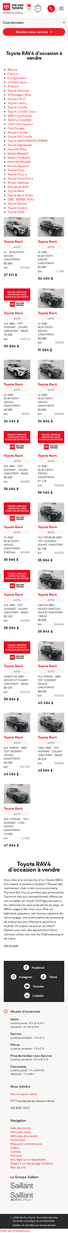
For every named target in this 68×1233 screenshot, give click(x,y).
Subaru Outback (19, 157)
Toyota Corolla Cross (22, 111)
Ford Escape (16, 128)
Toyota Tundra (17, 208)
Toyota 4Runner (18, 90)
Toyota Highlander (20, 145)
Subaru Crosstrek (19, 120)
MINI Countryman (20, 115)
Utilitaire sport (17, 82)
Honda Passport (18, 166)
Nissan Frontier (18, 132)
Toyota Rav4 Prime (20, 195)
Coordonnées (13, 22)
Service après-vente (23, 1094)
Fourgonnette (17, 78)
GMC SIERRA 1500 (21, 199)
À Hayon (13, 86)
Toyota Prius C (17, 174)
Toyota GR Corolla (20, 136)
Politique (16, 1155)
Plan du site (18, 1167)
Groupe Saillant (47, 1225)
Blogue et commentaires (26, 1144)
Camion (13, 74)
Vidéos (14, 1148)
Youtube (38, 986)
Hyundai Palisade (19, 161)
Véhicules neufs (20, 1132)
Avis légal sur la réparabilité (28, 1159)
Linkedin (38, 996)
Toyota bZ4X (16, 212)
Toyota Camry (17, 103)
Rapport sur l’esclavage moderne (31, 1163)
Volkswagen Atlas (19, 95)
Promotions (18, 1140)
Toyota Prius (16, 170)
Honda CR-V (16, 99)
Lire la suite (11, 945)
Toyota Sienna (17, 203)
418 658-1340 (19, 1108)
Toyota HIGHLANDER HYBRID (28, 141)
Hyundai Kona (17, 149)
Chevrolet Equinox (20, 124)
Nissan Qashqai (18, 182)
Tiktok (52, 977)
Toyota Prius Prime (20, 178)
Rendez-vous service (32, 32)
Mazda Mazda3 (18, 153)
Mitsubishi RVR (18, 187)
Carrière (15, 1152)
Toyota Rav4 (16, 191)
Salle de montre (20, 1128)
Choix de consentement (15, 1231)
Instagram (25, 977)
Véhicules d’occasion (24, 1136)
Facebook (37, 967)
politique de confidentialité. (41, 1220)
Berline (12, 69)
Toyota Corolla (17, 107)
